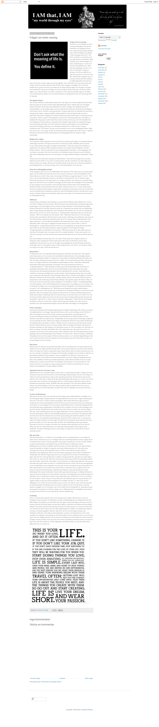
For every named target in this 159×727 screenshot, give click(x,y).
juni (99, 79)
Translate (114, 40)
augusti (100, 75)
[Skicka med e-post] (53, 610)
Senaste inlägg (35, 678)
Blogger (90, 710)
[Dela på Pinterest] (62, 610)
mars (99, 87)
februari (100, 89)
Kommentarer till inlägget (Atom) (51, 682)
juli (99, 77)
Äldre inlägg (89, 678)
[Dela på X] (57, 610)
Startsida (62, 678)
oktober (100, 72)
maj (99, 82)
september (101, 101)
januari (100, 91)
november (101, 70)
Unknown (103, 46)
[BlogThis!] (55, 610)
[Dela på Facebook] (59, 610)
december (101, 67)
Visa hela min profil (104, 49)
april (99, 84)
